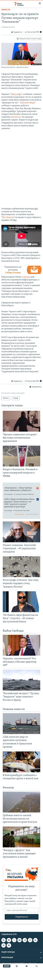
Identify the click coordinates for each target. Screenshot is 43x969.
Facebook (16, 117)
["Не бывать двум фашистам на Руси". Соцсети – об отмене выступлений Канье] (21, 601)
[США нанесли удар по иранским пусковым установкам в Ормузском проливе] (21, 723)
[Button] (16, 32)
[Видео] (26, 966)
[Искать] (36, 966)
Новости (5, 10)
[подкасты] (16, 966)
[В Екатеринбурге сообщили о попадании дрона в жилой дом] (21, 761)
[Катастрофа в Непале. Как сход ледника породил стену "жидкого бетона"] (21, 566)
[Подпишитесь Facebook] (9, 940)
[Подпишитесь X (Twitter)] (14, 940)
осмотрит (26, 277)
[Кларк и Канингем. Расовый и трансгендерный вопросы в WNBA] (21, 456)
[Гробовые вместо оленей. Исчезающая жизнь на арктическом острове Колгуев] (21, 802)
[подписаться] (9, 945)
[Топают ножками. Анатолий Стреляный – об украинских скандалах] (21, 531)
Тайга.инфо (16, 94)
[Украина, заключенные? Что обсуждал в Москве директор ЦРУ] (21, 645)
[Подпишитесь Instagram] (30, 940)
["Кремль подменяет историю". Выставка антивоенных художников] (21, 421)
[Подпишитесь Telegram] (25, 940)
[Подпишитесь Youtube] (19, 940)
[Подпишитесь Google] (3, 940)
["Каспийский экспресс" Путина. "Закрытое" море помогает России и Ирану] (21, 680)
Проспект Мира (27, 103)
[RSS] (35, 940)
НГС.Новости (8, 217)
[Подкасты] (3, 945)
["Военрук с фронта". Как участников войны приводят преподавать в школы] (21, 837)
